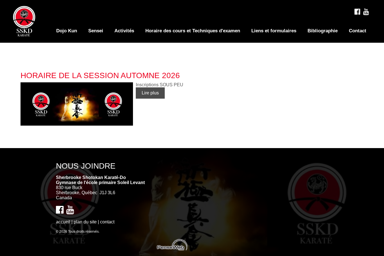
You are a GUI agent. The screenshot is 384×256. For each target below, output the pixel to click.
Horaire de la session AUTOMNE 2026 (100, 75)
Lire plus (150, 92)
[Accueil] (24, 35)
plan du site (85, 221)
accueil (63, 221)
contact (107, 221)
